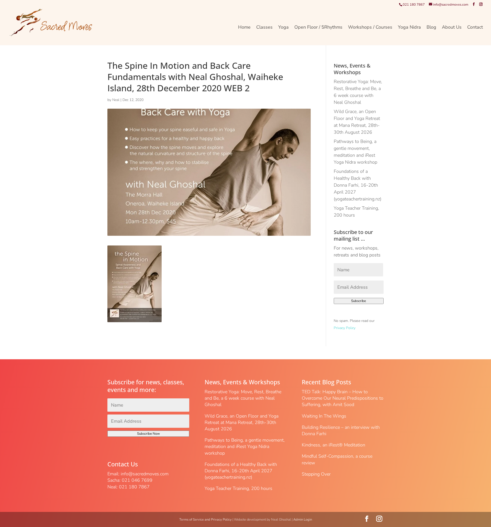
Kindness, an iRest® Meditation (333, 445)
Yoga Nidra (409, 27)
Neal (115, 99)
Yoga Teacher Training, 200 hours (238, 488)
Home (244, 27)
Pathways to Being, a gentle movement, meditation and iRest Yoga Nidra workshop (245, 446)
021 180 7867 (414, 4)
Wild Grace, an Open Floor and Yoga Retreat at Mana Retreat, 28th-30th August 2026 (241, 422)
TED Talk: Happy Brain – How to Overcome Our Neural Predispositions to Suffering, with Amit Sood (342, 398)
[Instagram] (481, 4)
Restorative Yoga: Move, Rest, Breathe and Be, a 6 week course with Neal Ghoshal (243, 398)
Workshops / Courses (370, 27)
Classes (264, 27)
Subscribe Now (148, 433)
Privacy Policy (344, 328)
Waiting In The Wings (324, 416)
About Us (452, 27)
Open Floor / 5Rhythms (318, 27)
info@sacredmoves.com (145, 474)
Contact (475, 27)
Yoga (283, 27)
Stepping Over (316, 474)
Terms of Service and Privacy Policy (205, 519)
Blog (431, 27)
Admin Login (302, 519)
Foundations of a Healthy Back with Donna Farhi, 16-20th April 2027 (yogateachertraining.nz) (357, 185)
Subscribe (358, 301)
